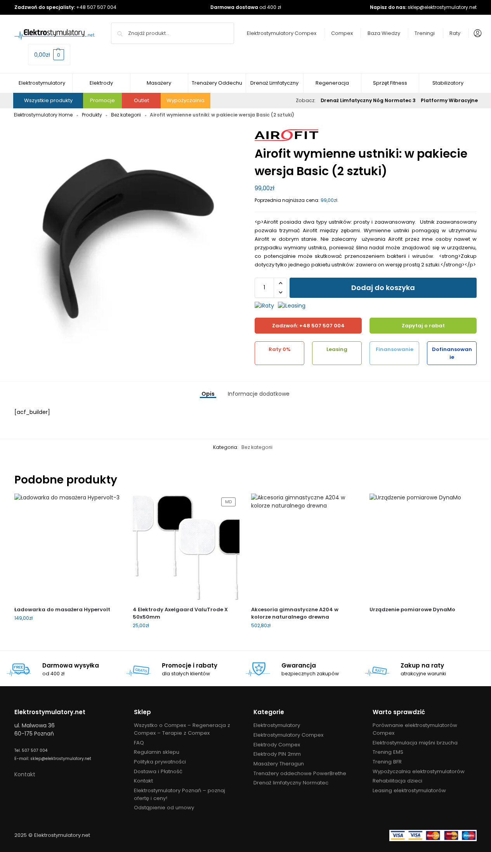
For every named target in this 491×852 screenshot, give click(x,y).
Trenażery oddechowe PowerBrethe (299, 773)
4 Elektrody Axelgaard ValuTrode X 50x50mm (180, 613)
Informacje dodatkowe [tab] (259, 394)
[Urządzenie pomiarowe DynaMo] (423, 547)
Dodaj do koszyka (383, 287)
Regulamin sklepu (156, 752)
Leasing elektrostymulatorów (409, 790)
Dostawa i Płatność (158, 771)
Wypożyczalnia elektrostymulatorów (419, 771)
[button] (49, 54)
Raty (454, 33)
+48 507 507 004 (96, 7)
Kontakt (24, 774)
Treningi (425, 33)
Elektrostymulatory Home (43, 114)
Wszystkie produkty (48, 100)
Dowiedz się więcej (423, 622)
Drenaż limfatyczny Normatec (290, 782)
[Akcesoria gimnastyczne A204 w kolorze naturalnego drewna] (304, 547)
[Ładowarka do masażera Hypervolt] (67, 547)
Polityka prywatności (160, 761)
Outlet (141, 100)
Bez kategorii (126, 114)
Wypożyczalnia (186, 100)
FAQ (139, 742)
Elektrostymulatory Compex (281, 33)
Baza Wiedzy (384, 33)
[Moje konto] (476, 33)
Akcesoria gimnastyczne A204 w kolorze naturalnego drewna (294, 613)
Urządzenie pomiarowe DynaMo (412, 609)
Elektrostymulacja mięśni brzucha (415, 742)
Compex (342, 33)
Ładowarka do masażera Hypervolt (62, 609)
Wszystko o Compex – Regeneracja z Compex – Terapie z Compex (182, 729)
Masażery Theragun (278, 763)
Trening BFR (387, 761)
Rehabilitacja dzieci (397, 780)
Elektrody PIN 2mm (277, 754)
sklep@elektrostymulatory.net (442, 7)
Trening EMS (388, 752)
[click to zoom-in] (125, 238)
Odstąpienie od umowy (164, 807)
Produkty (92, 114)
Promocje (102, 100)
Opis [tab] (208, 394)
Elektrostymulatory (276, 725)
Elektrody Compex (276, 744)
